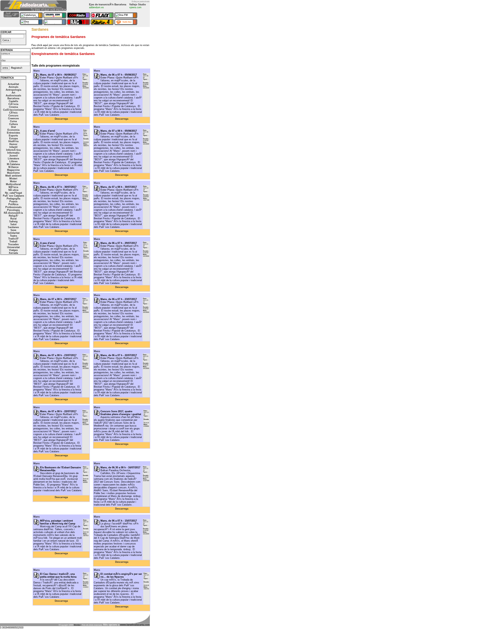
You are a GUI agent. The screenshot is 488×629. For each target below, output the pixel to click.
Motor (13, 181)
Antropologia (13, 89)
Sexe (13, 230)
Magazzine (13, 170)
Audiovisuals (13, 95)
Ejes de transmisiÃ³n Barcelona (107, 4)
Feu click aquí (39, 45)
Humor (13, 144)
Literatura (13, 158)
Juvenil (13, 155)
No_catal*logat (13, 192)
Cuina (13, 121)
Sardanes (13, 227)
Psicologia (13, 210)
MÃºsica (13, 187)
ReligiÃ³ (13, 215)
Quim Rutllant (64, 77)
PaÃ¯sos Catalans (13, 195)
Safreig (13, 221)
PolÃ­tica (13, 204)
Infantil (13, 147)
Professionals (13, 207)
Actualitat (13, 84)
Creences (13, 118)
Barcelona (13, 98)
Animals (13, 86)
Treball (13, 241)
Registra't (16, 67)
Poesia (13, 201)
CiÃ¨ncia (13, 104)
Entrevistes (13, 132)
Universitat (13, 247)
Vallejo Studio (137, 4)
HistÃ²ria (13, 141)
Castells (13, 101)
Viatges (13, 250)
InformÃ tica (13, 149)
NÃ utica (13, 190)
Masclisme (13, 172)
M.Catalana (13, 164)
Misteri (13, 178)
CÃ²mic (13, 112)
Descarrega (61, 118)
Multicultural (13, 184)
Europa (13, 138)
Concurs (13, 115)
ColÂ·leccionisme (13, 109)
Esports (13, 135)
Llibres (13, 161)
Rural (13, 218)
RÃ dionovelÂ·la (13, 212)
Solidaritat (13, 232)
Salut (13, 224)
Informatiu (13, 152)
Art (13, 92)
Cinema (13, 107)
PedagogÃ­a (13, 198)
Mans (36, 70)
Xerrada (13, 253)
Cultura (13, 124)
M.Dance (13, 167)
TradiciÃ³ (13, 238)
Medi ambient (13, 175)
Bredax (77, 625)
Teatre (13, 235)
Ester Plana (47, 77)
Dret (13, 127)
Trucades (13, 244)
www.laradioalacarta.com (135, 624)
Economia (13, 129)
